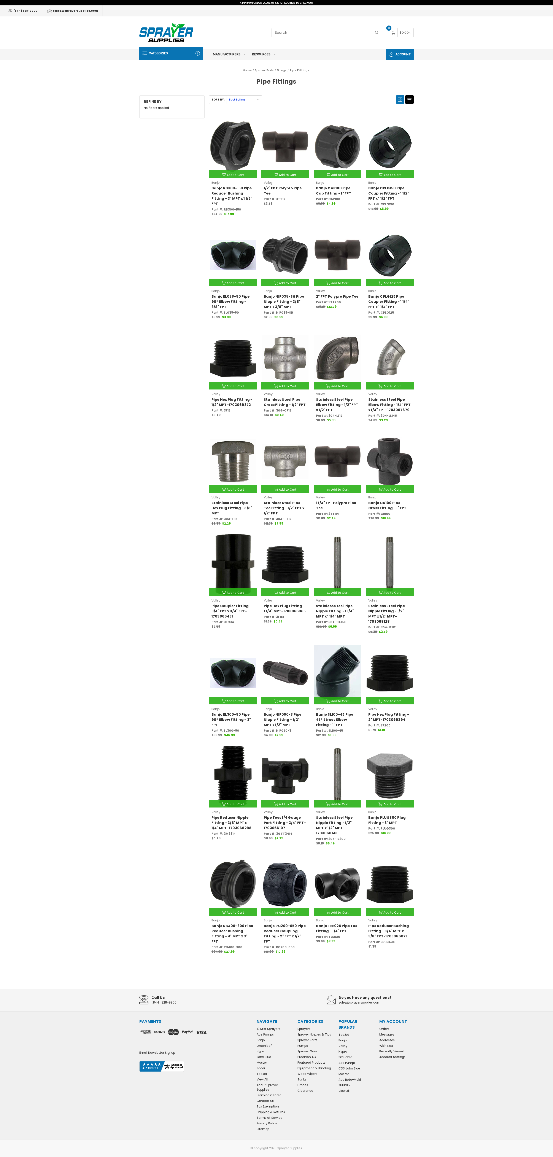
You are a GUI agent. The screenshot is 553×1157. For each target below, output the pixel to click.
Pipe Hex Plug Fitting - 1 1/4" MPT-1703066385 (285, 608)
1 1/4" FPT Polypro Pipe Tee (336, 505)
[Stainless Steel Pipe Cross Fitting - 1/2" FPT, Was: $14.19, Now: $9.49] (285, 358)
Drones (302, 1085)
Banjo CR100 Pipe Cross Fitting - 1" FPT (387, 505)
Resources (261, 54)
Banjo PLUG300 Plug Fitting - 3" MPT (387, 820)
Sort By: (218, 99)
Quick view (239, 119)
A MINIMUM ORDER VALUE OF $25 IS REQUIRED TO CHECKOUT (276, 3)
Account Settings (392, 1057)
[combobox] (327, 33)
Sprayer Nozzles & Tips (314, 1034)
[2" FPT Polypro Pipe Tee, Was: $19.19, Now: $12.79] (337, 255)
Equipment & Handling (314, 1068)
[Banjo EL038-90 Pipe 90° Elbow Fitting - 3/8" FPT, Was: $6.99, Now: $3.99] (233, 255)
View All (262, 1079)
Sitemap (263, 1129)
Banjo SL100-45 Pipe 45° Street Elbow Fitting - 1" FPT (334, 719)
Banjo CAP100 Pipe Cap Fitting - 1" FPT (333, 191)
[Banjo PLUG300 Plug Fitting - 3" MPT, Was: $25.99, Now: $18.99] (390, 776)
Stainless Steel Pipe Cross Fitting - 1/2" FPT (285, 402)
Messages (386, 1034)
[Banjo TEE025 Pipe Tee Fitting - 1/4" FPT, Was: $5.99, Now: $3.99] (337, 884)
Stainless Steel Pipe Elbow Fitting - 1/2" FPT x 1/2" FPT (337, 404)
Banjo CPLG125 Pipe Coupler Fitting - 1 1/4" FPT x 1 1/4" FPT (388, 301)
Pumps (302, 1046)
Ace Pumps (265, 1034)
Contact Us (265, 1101)
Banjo (261, 1040)
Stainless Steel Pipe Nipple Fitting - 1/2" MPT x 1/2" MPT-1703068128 (386, 613)
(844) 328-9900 (25, 11)
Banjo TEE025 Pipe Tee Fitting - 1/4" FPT (336, 928)
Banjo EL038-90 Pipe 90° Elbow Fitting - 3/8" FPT (230, 301)
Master (262, 1062)
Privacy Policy (267, 1123)
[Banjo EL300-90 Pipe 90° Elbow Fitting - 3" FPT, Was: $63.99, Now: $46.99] (233, 673)
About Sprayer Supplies (267, 1087)
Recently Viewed (391, 1051)
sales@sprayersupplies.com (75, 11)
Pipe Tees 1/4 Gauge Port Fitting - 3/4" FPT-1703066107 (285, 822)
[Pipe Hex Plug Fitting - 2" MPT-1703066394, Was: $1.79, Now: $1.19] (390, 673)
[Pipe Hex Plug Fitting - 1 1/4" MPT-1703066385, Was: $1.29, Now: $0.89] (285, 564)
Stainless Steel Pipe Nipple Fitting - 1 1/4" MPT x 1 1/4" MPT (335, 611)
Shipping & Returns (271, 1112)
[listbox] (244, 100)
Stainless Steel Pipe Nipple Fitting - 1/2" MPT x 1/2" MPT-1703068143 (334, 825)
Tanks (301, 1079)
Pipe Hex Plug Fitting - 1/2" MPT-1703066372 (232, 402)
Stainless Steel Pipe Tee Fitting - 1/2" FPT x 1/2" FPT (284, 508)
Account (402, 54)
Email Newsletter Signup (157, 1052)
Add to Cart (235, 175)
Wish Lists (386, 1046)
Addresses (387, 1040)
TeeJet (262, 1074)
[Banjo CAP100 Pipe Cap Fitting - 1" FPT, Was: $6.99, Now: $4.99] (337, 146)
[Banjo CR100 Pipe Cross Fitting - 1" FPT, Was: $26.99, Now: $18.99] (390, 461)
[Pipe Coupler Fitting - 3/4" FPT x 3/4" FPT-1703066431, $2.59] (233, 564)
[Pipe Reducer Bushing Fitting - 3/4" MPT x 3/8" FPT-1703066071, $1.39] (390, 884)
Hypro (261, 1051)
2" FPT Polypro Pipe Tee (337, 296)
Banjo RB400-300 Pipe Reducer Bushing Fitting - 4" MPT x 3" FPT (232, 933)
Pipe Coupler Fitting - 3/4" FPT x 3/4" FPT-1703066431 (231, 611)
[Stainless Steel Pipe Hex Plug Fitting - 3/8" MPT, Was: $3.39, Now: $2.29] (233, 461)
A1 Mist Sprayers (268, 1029)
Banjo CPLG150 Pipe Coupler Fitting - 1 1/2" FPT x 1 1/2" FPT (388, 193)
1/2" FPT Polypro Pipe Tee (283, 191)
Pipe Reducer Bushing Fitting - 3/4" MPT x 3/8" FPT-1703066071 (388, 931)
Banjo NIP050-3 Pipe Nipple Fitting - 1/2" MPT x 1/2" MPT (283, 719)
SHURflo (344, 1085)
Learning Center (269, 1095)
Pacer (261, 1068)
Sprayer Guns (307, 1051)
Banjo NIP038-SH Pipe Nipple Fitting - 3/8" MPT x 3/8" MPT (284, 301)
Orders (384, 1029)
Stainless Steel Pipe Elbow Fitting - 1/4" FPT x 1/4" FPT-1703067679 (389, 404)
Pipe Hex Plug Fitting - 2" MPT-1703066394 (388, 717)
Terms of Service (269, 1118)
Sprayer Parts (307, 1040)
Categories (158, 53)
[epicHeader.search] (376, 33)
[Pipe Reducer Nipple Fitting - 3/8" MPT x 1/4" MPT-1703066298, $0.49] (233, 776)
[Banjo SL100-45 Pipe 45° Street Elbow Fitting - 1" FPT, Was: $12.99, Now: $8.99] (337, 673)
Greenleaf (264, 1046)
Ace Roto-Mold (349, 1079)
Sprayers (303, 1029)
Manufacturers (227, 54)
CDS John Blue (349, 1068)
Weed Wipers (307, 1074)
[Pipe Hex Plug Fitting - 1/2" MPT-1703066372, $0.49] (233, 358)
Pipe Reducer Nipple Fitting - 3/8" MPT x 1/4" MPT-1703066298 (231, 822)
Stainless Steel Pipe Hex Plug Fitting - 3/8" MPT (231, 508)
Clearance (305, 1090)
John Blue (264, 1057)
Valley (342, 1046)
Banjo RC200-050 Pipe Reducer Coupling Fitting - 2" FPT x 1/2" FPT (285, 933)
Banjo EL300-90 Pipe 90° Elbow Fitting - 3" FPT (231, 719)
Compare (250, 119)
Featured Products (311, 1062)
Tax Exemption (268, 1106)
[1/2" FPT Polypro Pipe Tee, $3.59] (285, 146)
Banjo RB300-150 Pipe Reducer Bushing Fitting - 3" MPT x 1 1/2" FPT (231, 196)
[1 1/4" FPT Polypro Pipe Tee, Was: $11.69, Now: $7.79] (337, 461)
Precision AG (306, 1057)
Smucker (345, 1057)
